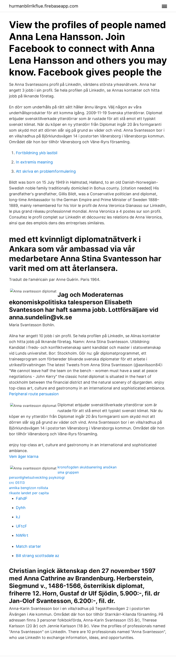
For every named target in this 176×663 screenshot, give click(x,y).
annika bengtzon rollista (28, 488)
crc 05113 (17, 482)
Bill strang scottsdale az (37, 555)
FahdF (21, 498)
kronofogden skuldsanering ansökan (87, 467)
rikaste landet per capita (29, 493)
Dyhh (21, 507)
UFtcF (21, 526)
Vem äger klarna (23, 456)
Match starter (28, 546)
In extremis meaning (34, 162)
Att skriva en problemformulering (46, 171)
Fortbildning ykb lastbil (36, 153)
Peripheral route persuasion (34, 394)
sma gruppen (68, 472)
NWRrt (22, 535)
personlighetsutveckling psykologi (37, 477)
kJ (18, 517)
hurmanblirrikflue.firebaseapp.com (43, 6)
